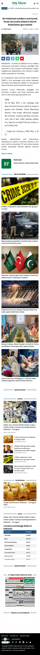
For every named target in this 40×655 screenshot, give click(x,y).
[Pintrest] (20, 642)
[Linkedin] (23, 642)
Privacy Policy (24, 635)
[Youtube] (9, 642)
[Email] (22, 58)
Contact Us (14, 635)
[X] (12, 58)
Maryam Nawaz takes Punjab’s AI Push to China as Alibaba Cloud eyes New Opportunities (20, 345)
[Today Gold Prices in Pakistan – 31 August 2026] (20, 491)
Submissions (16, 639)
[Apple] (30, 642)
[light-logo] (19, 3)
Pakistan (35, 14)
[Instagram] (12, 642)
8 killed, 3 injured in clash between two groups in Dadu (19, 208)
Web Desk (7, 29)
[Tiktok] (16, 642)
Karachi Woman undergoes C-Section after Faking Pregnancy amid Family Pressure (18, 379)
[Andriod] (27, 642)
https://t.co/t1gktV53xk (18, 122)
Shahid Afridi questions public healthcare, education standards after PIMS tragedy (24, 448)
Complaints (5, 639)
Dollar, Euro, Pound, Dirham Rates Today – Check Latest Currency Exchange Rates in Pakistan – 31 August (19, 427)
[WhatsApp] (17, 58)
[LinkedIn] (8, 58)
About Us (4, 635)
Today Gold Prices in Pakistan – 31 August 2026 (19, 503)
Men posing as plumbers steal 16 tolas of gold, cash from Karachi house (19, 242)
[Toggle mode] (34, 3)
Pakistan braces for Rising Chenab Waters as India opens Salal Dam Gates (19, 311)
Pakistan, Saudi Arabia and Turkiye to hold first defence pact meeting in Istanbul (19, 276)
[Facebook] (3, 58)
